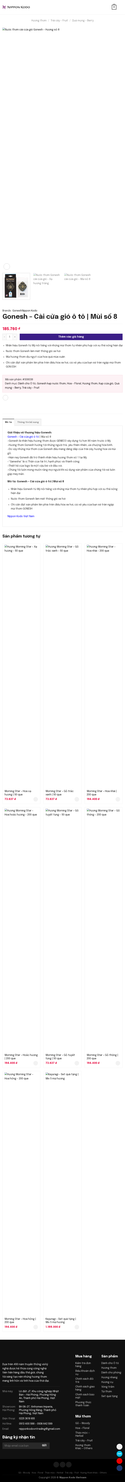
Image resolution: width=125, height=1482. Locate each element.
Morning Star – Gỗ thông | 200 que (102, 1057)
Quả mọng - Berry (83, 20)
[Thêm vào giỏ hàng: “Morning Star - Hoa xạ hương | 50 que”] (35, 799)
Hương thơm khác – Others (93, 1473)
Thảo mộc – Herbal (54, 1473)
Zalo (119, 1454)
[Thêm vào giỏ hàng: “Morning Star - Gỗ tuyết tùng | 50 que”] (76, 1063)
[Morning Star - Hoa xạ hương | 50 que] (21, 666)
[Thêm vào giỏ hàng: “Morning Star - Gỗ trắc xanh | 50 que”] (76, 799)
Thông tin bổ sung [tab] (28, 422)
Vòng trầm (107, 1387)
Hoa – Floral (82, 1428)
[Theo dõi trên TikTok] (62, 1464)
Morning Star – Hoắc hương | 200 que (21, 1057)
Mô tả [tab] (8, 422)
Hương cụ (107, 1382)
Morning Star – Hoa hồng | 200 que (20, 1321)
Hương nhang (109, 1377)
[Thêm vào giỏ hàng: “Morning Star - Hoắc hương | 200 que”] (35, 1063)
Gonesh (17, 310)
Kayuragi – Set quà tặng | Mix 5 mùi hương (61, 1321)
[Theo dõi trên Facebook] (56, 1464)
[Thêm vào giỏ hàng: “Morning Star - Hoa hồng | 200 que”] (35, 1327)
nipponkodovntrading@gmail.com (39, 1429)
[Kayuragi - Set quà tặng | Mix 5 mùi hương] (62, 1193)
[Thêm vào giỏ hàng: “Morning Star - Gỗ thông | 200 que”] (117, 1063)
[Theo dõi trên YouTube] (69, 1464)
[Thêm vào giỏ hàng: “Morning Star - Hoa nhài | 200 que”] (117, 799)
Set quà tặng (109, 1396)
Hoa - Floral (74, 383)
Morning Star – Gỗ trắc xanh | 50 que (60, 793)
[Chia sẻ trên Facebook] (5, 397)
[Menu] (121, 7)
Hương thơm (39, 20)
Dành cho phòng (111, 1372)
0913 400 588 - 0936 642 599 (35, 1423)
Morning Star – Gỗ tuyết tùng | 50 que (60, 1057)
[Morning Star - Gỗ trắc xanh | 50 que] (62, 666)
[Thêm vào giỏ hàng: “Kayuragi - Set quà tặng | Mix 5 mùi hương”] (76, 1327)
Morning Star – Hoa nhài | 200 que (102, 793)
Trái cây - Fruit (59, 20)
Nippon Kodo (29, 310)
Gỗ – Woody (82, 1423)
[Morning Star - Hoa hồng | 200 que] (21, 1193)
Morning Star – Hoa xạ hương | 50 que (18, 793)
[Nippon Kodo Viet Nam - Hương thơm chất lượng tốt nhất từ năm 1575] (18, 7)
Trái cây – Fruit (84, 1440)
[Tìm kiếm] (108, 7)
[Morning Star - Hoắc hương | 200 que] (21, 930)
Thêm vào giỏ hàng (71, 337)
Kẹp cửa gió (106, 383)
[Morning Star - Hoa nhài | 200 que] (103, 666)
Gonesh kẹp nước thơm (51, 383)
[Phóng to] (7, 266)
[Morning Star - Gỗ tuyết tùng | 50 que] (62, 930)
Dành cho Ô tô (27, 383)
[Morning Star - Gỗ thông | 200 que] (103, 930)
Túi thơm (106, 1391)
